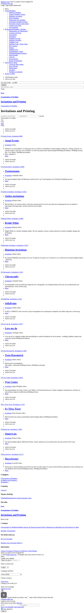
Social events (16, 498)
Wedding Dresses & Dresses (26, 527)
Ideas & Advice (64, 527)
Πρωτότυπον (11, 458)
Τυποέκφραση (12, 171)
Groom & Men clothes (43, 527)
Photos (35, 551)
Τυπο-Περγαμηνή (14, 355)
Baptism (9, 498)
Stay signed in (7, 609)
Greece (4, 490)
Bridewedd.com (11, 555)
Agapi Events (12, 140)
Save (6, 581)
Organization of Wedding (9, 106)
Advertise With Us (16, 543)
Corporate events (25, 498)
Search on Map (74, 527)
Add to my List (6, 589)
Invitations (8, 145)
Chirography (12, 276)
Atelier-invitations (14, 196)
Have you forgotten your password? (12, 607)
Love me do (11, 328)
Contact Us (10, 551)
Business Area (5, 543)
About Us (4, 551)
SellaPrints (10, 303)
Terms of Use (18, 551)
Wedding (4, 498)
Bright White (12, 223)
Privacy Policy (28, 551)
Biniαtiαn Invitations (16, 249)
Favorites (9, 539)
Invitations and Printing (9, 480)
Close (3, 581)
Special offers (54, 527)
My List (3, 539)
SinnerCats (11, 433)
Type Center (11, 382)
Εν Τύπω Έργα (13, 408)
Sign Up (19, 603)
